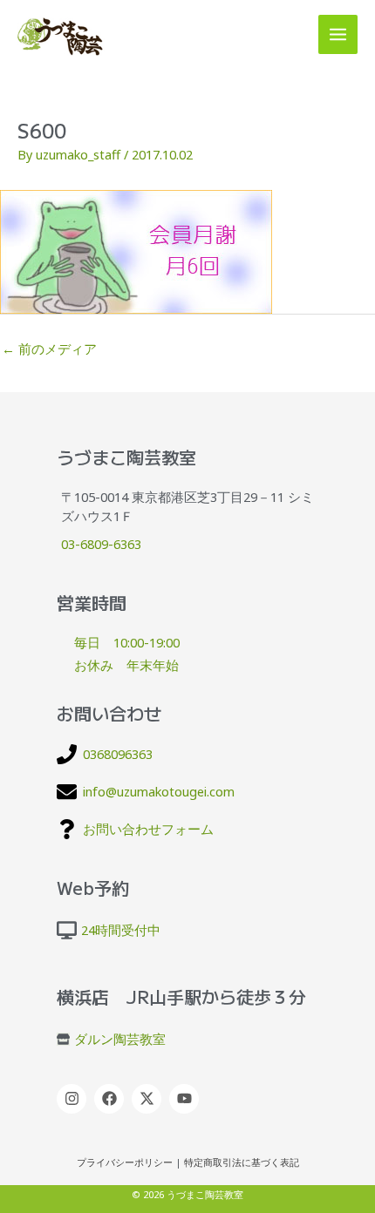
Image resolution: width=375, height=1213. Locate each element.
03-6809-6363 (101, 543)
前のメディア (49, 348)
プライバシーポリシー (125, 1162)
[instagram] (74, 1099)
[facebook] (111, 1099)
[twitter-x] (149, 1099)
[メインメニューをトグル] (338, 34)
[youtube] (186, 1099)
